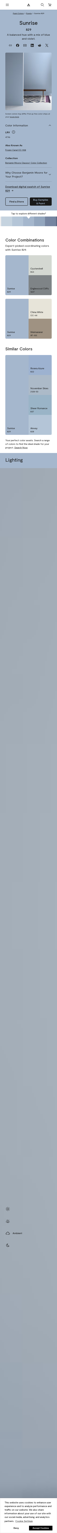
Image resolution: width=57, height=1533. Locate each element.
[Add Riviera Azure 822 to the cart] (40, 359)
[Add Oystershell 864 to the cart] (39, 259)
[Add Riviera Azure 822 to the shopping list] (47, 359)
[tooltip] (13, 132)
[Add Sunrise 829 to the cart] (16, 259)
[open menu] (7, 4)
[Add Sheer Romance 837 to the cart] (40, 399)
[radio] (7, 1209)
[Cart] (49, 4)
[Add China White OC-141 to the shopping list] (47, 303)
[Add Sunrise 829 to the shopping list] (24, 259)
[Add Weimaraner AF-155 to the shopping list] (47, 323)
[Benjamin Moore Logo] (28, 4)
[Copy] (10, 45)
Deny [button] (16, 1528)
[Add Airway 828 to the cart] (40, 419)
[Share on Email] (25, 45)
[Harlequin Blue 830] (39, 221)
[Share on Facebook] (17, 45)
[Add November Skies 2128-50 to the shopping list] (47, 379)
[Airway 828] (17, 221)
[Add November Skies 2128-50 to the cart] (40, 379)
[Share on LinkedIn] (32, 45)
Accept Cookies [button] (41, 1528)
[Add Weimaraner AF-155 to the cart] (39, 323)
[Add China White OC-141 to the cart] (39, 303)
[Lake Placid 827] (6, 221)
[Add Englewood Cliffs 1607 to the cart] (39, 279)
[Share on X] (46, 45)
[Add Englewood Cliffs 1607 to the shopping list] (47, 279)
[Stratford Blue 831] (50, 221)
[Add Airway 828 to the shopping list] (47, 419)
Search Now (21, 447)
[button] (42, 4)
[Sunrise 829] (28, 221)
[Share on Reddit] (39, 45)
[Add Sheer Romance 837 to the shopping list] (47, 399)
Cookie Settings (24, 1521)
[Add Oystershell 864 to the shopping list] (47, 259)
